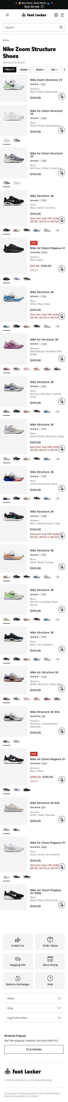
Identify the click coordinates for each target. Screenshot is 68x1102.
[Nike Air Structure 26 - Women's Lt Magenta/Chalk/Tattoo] (37, 369)
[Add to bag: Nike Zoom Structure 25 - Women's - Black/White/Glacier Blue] (61, 96)
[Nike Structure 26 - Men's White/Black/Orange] (16, 230)
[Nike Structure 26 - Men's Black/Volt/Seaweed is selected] (6, 659)
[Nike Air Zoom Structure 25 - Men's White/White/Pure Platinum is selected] (6, 140)
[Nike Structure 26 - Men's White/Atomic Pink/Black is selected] (6, 498)
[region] (34, 5)
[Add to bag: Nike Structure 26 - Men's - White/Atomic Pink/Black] (61, 488)
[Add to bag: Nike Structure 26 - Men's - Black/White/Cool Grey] (61, 220)
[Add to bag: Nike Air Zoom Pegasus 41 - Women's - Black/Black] (61, 268)
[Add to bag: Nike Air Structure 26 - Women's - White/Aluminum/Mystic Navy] (61, 688)
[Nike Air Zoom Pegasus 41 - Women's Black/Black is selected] (6, 279)
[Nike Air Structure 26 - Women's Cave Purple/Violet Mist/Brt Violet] (16, 369)
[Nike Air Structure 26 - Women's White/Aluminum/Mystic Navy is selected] (6, 699)
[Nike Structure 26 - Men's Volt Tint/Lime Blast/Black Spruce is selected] (6, 619)
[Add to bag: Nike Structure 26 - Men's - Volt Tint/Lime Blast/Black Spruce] (61, 609)
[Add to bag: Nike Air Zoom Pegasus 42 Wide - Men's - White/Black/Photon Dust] (61, 904)
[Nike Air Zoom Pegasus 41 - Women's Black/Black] (26, 790)
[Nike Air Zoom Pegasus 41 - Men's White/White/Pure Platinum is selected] (6, 877)
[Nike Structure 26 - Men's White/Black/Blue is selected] (6, 326)
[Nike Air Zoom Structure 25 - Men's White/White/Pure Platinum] (16, 183)
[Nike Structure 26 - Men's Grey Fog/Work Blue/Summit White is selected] (6, 411)
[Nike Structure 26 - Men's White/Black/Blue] (37, 230)
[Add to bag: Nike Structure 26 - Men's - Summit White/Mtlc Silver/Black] (61, 448)
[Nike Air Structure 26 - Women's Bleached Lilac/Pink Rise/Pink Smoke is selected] (6, 369)
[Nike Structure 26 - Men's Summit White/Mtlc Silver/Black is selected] (6, 459)
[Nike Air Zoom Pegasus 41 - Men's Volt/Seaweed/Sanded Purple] (16, 877)
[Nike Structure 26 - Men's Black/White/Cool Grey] (16, 326)
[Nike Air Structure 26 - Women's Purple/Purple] (47, 369)
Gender (24, 69)
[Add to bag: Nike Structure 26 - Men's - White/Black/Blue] (61, 316)
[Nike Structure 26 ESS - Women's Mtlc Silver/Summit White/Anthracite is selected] (6, 741)
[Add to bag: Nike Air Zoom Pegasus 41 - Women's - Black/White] (61, 779)
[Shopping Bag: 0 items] (62, 15)
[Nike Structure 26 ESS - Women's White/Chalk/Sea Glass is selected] (6, 830)
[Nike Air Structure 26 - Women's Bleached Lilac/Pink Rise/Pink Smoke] (47, 699)
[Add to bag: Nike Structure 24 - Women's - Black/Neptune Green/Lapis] (61, 535)
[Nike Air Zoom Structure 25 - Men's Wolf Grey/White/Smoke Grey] (16, 140)
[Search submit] (61, 27)
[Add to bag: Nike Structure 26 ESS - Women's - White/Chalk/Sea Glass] (61, 819)
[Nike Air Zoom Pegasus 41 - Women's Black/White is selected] (6, 790)
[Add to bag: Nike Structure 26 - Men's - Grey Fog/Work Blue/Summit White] (61, 401)
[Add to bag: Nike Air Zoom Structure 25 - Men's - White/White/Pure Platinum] (61, 130)
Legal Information (17, 1017)
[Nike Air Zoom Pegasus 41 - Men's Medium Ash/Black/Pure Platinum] (26, 877)
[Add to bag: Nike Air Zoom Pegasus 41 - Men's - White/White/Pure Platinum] (61, 866)
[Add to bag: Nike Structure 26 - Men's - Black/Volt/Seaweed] (61, 649)
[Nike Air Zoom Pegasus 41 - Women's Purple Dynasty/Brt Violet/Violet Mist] (16, 279)
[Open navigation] (7, 15)
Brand (39, 69)
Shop (10, 1007)
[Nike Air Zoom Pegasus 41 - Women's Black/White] (26, 279)
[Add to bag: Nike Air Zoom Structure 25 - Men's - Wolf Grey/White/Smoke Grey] (61, 172)
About (10, 998)
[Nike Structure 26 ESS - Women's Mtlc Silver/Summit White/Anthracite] (16, 830)
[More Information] (42, 6)
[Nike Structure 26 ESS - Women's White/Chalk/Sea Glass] (16, 741)
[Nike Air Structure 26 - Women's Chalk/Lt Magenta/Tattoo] (26, 369)
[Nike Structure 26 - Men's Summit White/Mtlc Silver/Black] (47, 230)
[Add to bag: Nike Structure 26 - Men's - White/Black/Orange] (61, 566)
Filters (8, 69)
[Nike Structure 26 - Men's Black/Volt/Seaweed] (26, 230)
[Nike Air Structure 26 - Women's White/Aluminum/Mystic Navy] (57, 369)
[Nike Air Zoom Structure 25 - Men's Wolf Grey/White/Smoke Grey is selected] (6, 183)
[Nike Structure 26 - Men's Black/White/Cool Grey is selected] (6, 230)
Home (6, 40)
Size (53, 69)
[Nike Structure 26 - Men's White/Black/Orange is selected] (6, 577)
